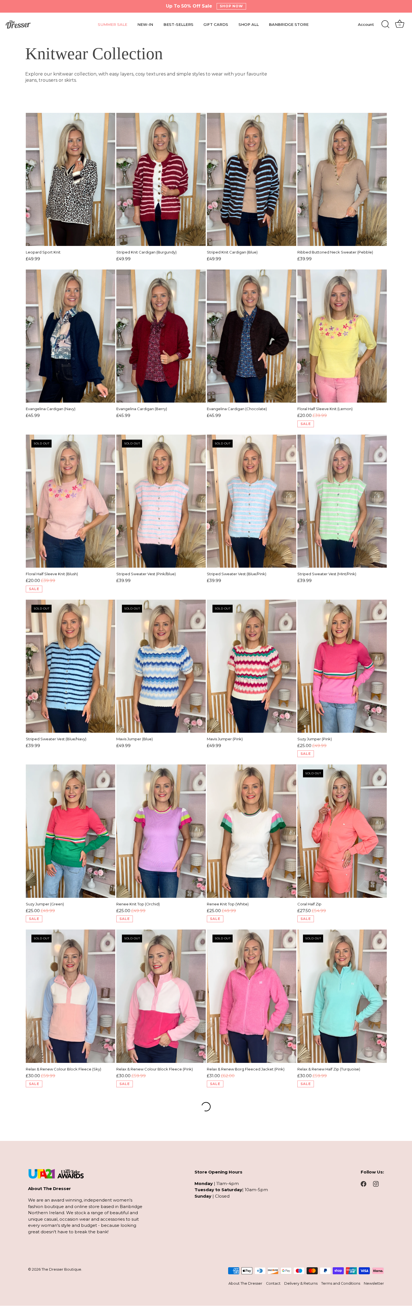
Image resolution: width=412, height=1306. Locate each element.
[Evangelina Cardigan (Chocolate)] (251, 336)
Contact (273, 1284)
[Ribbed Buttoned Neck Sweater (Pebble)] (342, 179)
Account (366, 24)
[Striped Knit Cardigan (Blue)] (251, 179)
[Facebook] (363, 1183)
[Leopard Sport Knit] (70, 179)
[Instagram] (376, 1183)
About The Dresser (245, 1284)
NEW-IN (145, 24)
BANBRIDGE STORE (289, 24)
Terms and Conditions (340, 1284)
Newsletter (374, 1284)
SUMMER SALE (112, 24)
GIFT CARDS (215, 24)
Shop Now (231, 6)
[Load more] (206, 1106)
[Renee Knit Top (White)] (251, 831)
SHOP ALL (249, 24)
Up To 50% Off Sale (189, 6)
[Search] (385, 24)
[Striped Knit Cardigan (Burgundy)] (161, 179)
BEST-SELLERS (178, 24)
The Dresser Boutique (61, 1270)
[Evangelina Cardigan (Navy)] (70, 336)
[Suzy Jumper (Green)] (70, 831)
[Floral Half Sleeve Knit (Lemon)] (342, 336)
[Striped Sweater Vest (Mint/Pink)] (342, 501)
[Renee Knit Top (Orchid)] (161, 831)
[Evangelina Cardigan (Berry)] (161, 336)
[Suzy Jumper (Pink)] (342, 666)
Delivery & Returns (301, 1284)
